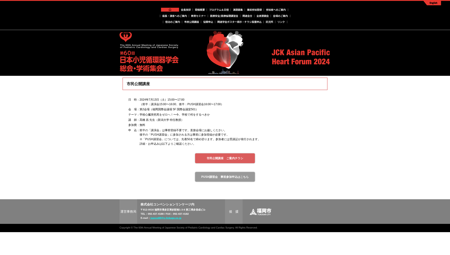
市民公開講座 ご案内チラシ (225, 158)
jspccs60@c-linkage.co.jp (165, 217)
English (432, 3)
